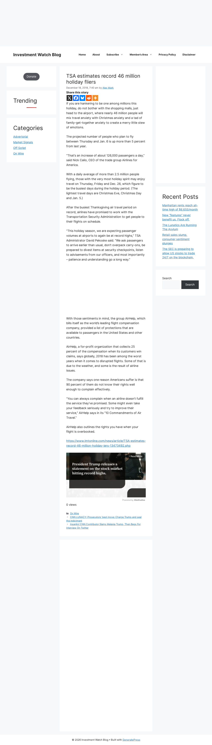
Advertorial (20, 136)
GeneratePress (131, 739)
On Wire (74, 513)
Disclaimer (189, 54)
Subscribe (112, 54)
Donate (31, 76)
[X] (69, 98)
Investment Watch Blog (37, 54)
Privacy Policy (167, 54)
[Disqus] (106, 591)
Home (82, 54)
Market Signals (23, 142)
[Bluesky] (82, 98)
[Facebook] (76, 98)
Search (167, 278)
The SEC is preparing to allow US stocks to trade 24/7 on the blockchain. (178, 253)
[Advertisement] (99, 23)
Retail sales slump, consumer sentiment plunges (175, 239)
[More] (95, 98)
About (96, 54)
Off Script (19, 148)
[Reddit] (89, 98)
